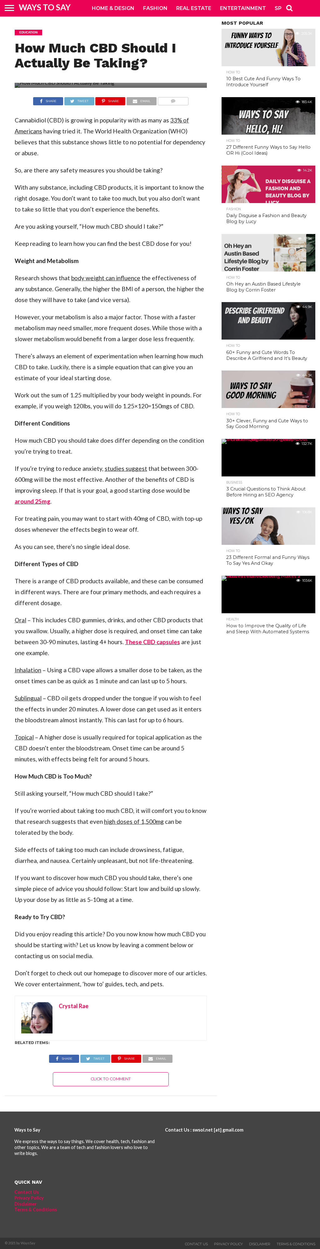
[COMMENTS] (173, 99)
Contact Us (26, 1192)
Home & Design (113, 8)
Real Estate (193, 8)
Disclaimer (25, 1204)
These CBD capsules (152, 641)
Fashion (155, 8)
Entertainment (243, 8)
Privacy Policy (29, 1198)
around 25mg (32, 501)
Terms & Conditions (35, 1209)
